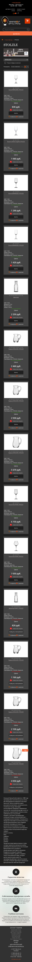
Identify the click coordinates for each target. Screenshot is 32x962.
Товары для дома (16, 937)
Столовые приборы (16, 933)
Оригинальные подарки (16, 939)
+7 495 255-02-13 (18, 4)
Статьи (13, 10)
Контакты (19, 10)
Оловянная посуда (16, 935)
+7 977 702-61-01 (16, 949)
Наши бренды (9, 40)
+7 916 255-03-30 (16, 3)
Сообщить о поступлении (16, 632)
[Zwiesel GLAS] (16, 52)
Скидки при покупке (17, 110)
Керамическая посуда (16, 931)
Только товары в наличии (14, 63)
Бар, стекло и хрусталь (16, 932)
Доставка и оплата (10, 9)
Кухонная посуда (16, 936)
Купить (16, 113)
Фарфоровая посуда (16, 929)
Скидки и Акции (21, 9)
